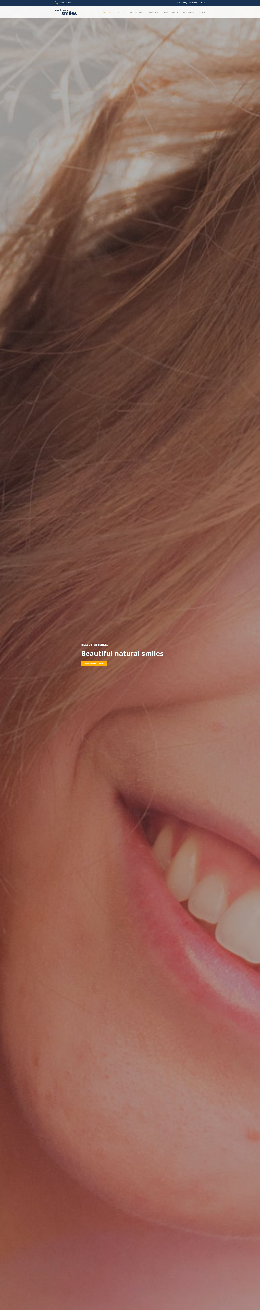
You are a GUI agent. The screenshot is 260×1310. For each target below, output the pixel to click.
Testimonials (136, 12)
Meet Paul (153, 12)
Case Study (188, 12)
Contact (201, 12)
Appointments (171, 12)
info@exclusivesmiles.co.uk (194, 2)
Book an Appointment (94, 663)
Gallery (121, 12)
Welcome (107, 12)
